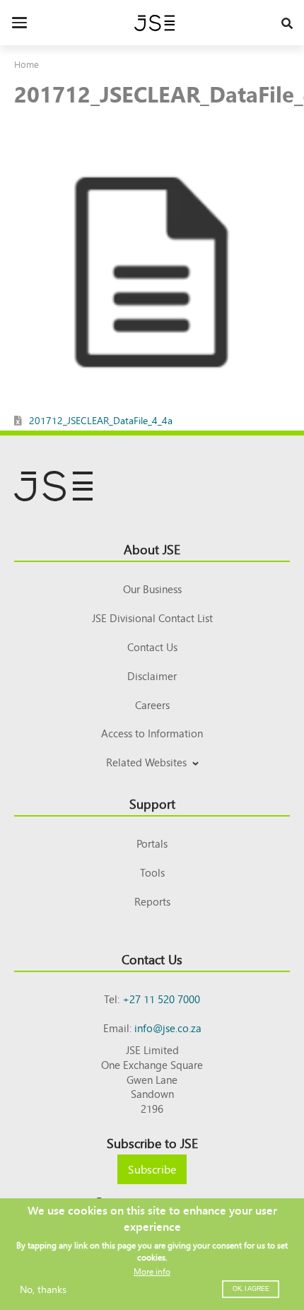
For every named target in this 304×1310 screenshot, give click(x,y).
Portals (152, 843)
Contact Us (152, 646)
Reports (152, 901)
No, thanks (43, 1288)
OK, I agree (251, 1288)
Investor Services (152, 779)
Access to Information (152, 732)
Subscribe (152, 1169)
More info (152, 1271)
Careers (152, 704)
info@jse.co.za (167, 1027)
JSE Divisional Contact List (152, 617)
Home (26, 64)
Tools (152, 872)
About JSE (152, 548)
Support (152, 803)
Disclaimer (152, 675)
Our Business (152, 588)
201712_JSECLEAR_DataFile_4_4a (101, 419)
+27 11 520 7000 (161, 998)
